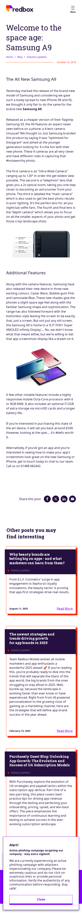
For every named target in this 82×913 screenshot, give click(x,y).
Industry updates (37, 57)
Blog (20, 57)
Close (41, 899)
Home (9, 57)
